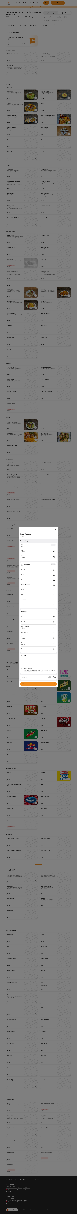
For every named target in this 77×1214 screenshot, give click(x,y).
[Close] (55, 529)
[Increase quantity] (54, 677)
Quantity (24, 677)
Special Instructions (27, 656)
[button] (38, 684)
